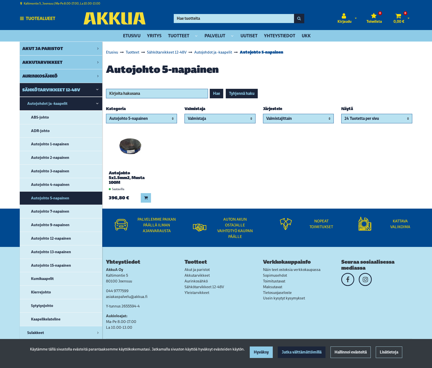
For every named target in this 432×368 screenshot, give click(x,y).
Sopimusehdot (275, 275)
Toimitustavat (274, 281)
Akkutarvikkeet (197, 275)
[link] (98, 48)
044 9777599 (117, 290)
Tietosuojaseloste (277, 292)
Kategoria (116, 108)
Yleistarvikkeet (196, 292)
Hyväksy (261, 352)
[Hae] (299, 18)
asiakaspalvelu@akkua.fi (127, 296)
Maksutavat (272, 286)
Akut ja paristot (197, 269)
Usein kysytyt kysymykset (284, 298)
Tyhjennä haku (241, 93)
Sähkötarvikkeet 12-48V (204, 286)
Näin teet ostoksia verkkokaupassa (291, 269)
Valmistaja (194, 108)
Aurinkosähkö (196, 281)
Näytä (347, 108)
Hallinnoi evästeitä (350, 352)
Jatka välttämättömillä (302, 352)
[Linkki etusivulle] (114, 18)
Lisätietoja (389, 352)
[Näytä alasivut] (196, 36)
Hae (216, 93)
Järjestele (272, 108)
